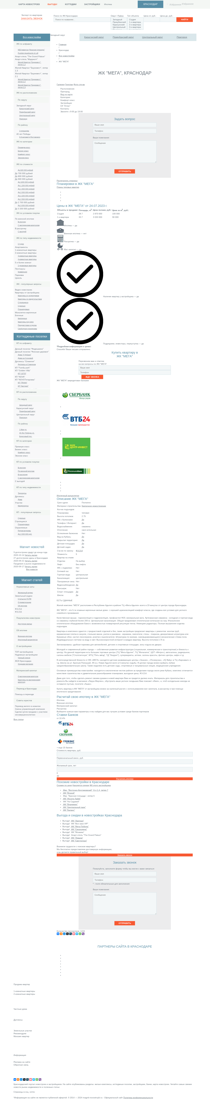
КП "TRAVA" (22, 383)
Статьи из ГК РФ (24, 599)
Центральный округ (152, 37)
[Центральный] (118, 27)
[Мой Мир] (64, 933)
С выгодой (22, 232)
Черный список (24, 658)
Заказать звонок (31, 18)
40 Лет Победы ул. (26, 433)
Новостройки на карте (24, 1048)
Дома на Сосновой (25, 358)
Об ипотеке (22, 606)
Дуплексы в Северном (27, 365)
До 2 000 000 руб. (25, 534)
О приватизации (24, 602)
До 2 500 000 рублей (26, 199)
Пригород (182, 37)
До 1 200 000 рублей (26, 186)
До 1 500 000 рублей (26, 189)
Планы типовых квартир (68, 187)
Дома (20, 500)
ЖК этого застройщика (100, 785)
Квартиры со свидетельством (30, 299)
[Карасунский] (118, 25)
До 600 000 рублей (25, 170)
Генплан (69, 84)
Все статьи (19, 719)
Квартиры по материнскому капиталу (29, 681)
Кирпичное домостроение (94, 506)
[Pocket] (73, 933)
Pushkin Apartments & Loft (28, 53)
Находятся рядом (80, 785)
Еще (16, 1006)
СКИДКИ (17, 1052)
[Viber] (83, 933)
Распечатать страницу (67, 180)
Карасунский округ (94, 37)
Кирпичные (22, 319)
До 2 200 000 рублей (26, 196)
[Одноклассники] (61, 933)
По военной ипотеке (26, 471)
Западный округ (25, 405)
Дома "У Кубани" (24, 355)
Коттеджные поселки (23, 1013)
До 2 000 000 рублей (26, 192)
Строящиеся (23, 303)
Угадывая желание (25, 664)
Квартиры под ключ (26, 322)
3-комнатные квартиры (27, 256)
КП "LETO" (22, 374)
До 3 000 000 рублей (26, 206)
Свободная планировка (27, 329)
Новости (17, 1040)
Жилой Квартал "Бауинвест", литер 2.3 (29, 86)
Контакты (18, 1069)
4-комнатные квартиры (27, 259)
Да (83, 540)
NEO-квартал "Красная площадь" (31, 50)
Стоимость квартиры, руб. (69, 750)
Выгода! (52, 4)
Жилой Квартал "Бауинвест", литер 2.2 (29, 80)
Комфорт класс (24, 154)
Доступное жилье (25, 624)
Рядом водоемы (24, 531)
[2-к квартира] (135, 25)
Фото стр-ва (79, 84)
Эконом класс (23, 158)
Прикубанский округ (123, 37)
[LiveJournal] (70, 933)
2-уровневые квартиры (27, 266)
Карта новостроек (29, 4)
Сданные (21, 306)
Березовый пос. (25, 436)
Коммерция (22, 272)
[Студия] (135, 19)
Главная (62, 44)
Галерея (61, 84)
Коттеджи (70, 4)
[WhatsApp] (80, 933)
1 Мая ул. (23, 430)
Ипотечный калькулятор (28, 640)
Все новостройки (32, 37)
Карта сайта (19, 1073)
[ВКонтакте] (58, 933)
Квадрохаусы (23, 506)
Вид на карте (66, 94)
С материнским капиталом (28, 225)
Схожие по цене (64, 785)
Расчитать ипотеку (124, 779)
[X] (67, 933)
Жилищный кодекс (25, 593)
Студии (21, 244)
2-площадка (24, 131)
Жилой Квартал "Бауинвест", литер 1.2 (29, 63)
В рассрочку (23, 475)
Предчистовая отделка (27, 325)
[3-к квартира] (135, 27)
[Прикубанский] (118, 22)
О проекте (18, 1077)
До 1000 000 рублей (26, 182)
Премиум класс (24, 148)
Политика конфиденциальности (138, 1097)
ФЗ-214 (79, 551)
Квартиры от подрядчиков (28, 296)
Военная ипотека (25, 636)
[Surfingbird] (77, 933)
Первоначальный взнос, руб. (70, 758)
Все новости (32, 569)
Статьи (17, 1044)
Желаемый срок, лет (66, 765)
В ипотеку (22, 222)
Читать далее (31, 555)
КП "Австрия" (23, 386)
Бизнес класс (23, 151)
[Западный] (118, 19)
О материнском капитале (28, 676)
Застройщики (92, 4)
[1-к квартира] (135, 22)
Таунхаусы (22, 493)
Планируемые (23, 309)
